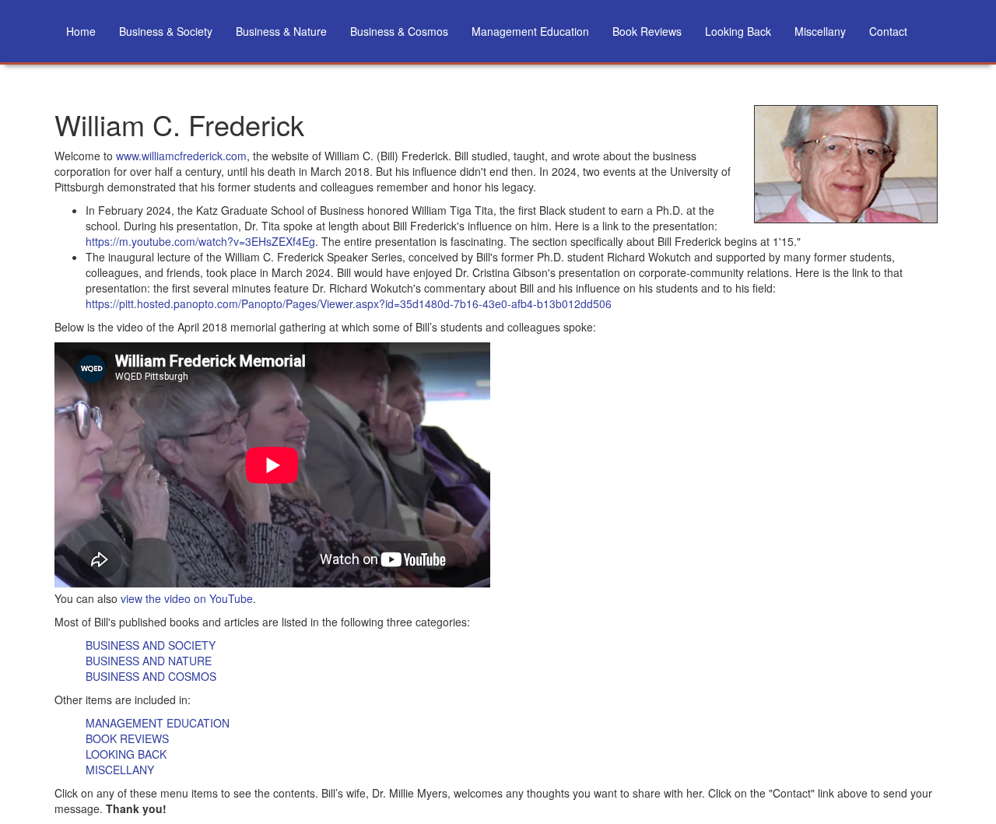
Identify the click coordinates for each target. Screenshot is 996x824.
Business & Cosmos (399, 31)
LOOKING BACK (126, 754)
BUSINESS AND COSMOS (151, 676)
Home (81, 31)
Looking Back (738, 31)
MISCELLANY (120, 769)
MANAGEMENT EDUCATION (158, 723)
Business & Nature (281, 31)
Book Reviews (647, 31)
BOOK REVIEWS (127, 738)
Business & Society (165, 31)
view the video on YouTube (187, 598)
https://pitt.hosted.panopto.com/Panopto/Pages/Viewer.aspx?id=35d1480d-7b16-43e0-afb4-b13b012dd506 (349, 303)
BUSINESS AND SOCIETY (151, 645)
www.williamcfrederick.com (181, 155)
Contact (888, 31)
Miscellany (820, 31)
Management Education (530, 31)
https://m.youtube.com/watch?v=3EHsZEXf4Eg (200, 241)
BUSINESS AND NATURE (149, 660)
